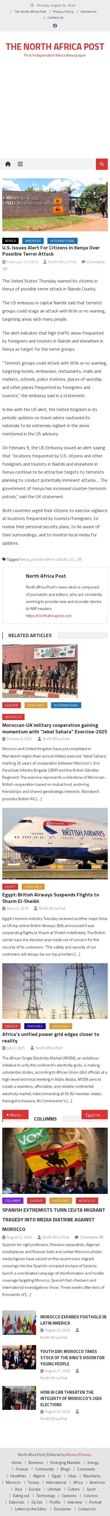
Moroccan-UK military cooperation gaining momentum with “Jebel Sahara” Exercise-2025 (54, 728)
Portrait (95, 1502)
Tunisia (33, 1482)
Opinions (69, 1495)
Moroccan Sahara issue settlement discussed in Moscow (19, 1115)
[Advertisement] (55, 111)
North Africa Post (62, 262)
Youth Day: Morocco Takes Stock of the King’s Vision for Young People (72, 1357)
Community (44, 1469)
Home (16, 1462)
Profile (55, 1502)
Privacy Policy (63, 11)
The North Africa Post (30, 11)
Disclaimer (88, 11)
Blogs (65, 1469)
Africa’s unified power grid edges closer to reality (50, 1037)
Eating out (21, 1495)
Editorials (16, 1502)
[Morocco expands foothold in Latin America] (19, 1323)
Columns (45, 1119)
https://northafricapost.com (49, 615)
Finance (22, 1469)
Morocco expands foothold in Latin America (73, 1320)
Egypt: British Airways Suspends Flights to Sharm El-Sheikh (50, 898)
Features (35, 1026)
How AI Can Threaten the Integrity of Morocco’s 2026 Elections (71, 1398)
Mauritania (91, 1476)
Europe (11, 705)
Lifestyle (54, 1489)
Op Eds (37, 1502)
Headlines (36, 705)
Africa (10, 240)
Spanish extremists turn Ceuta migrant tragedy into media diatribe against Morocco (53, 1219)
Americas (33, 240)
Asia (18, 1489)
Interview (74, 1502)
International (62, 240)
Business (35, 1462)
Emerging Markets (65, 1462)
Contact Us (55, 17)
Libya (72, 1476)
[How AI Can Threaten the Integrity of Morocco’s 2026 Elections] (19, 1398)
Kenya (24, 559)
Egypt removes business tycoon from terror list (97, 1115)
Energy (11, 1026)
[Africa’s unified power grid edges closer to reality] (55, 991)
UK (79, 559)
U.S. (72, 559)
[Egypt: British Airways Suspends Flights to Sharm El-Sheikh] (55, 843)
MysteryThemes (78, 1454)
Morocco (13, 717)
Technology (45, 1495)
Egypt (10, 886)
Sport (91, 1489)
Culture (74, 1489)
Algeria (39, 1476)
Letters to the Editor (31, 1509)
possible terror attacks (49, 559)
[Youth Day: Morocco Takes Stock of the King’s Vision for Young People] (19, 1357)
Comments (86, 1469)
